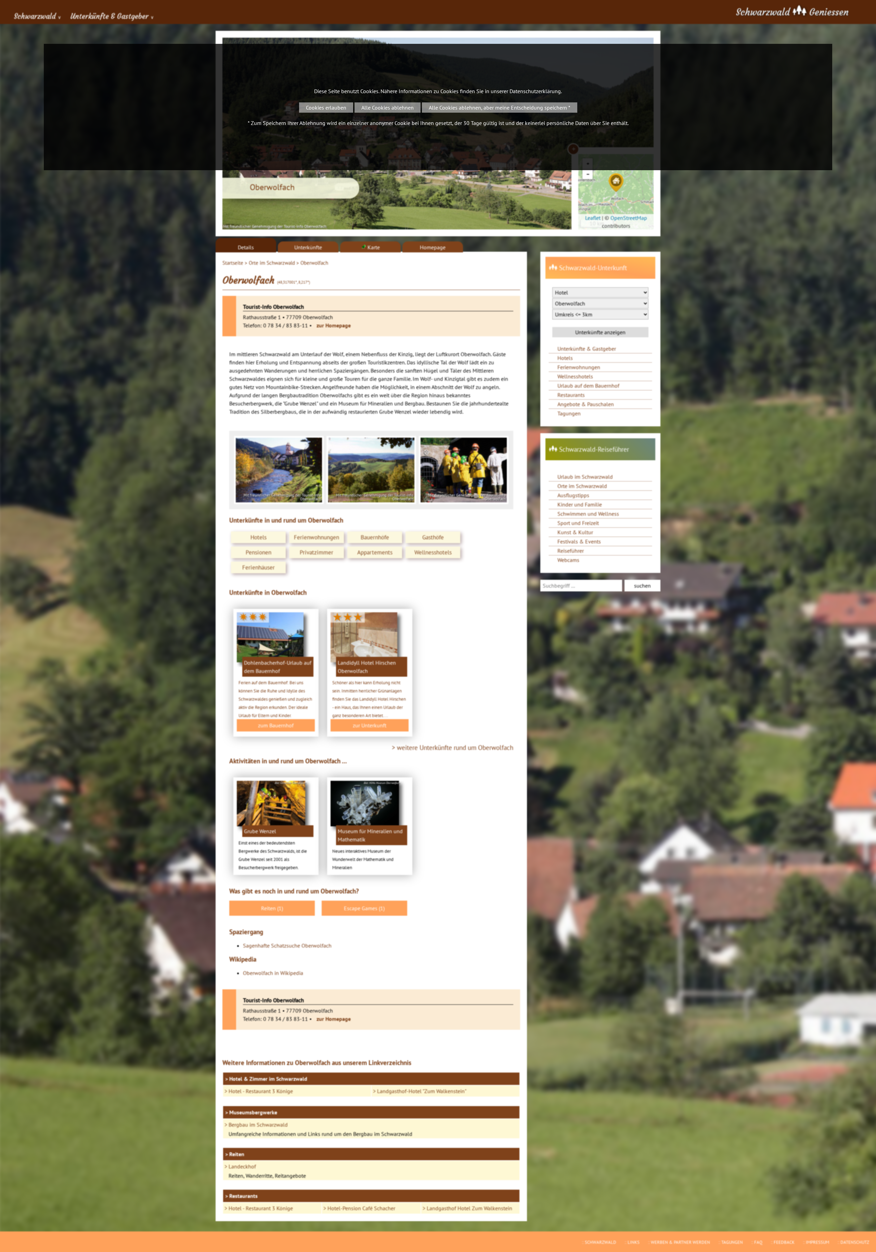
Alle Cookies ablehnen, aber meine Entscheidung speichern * (499, 107)
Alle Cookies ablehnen (387, 107)
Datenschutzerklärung (535, 91)
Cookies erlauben (326, 107)
